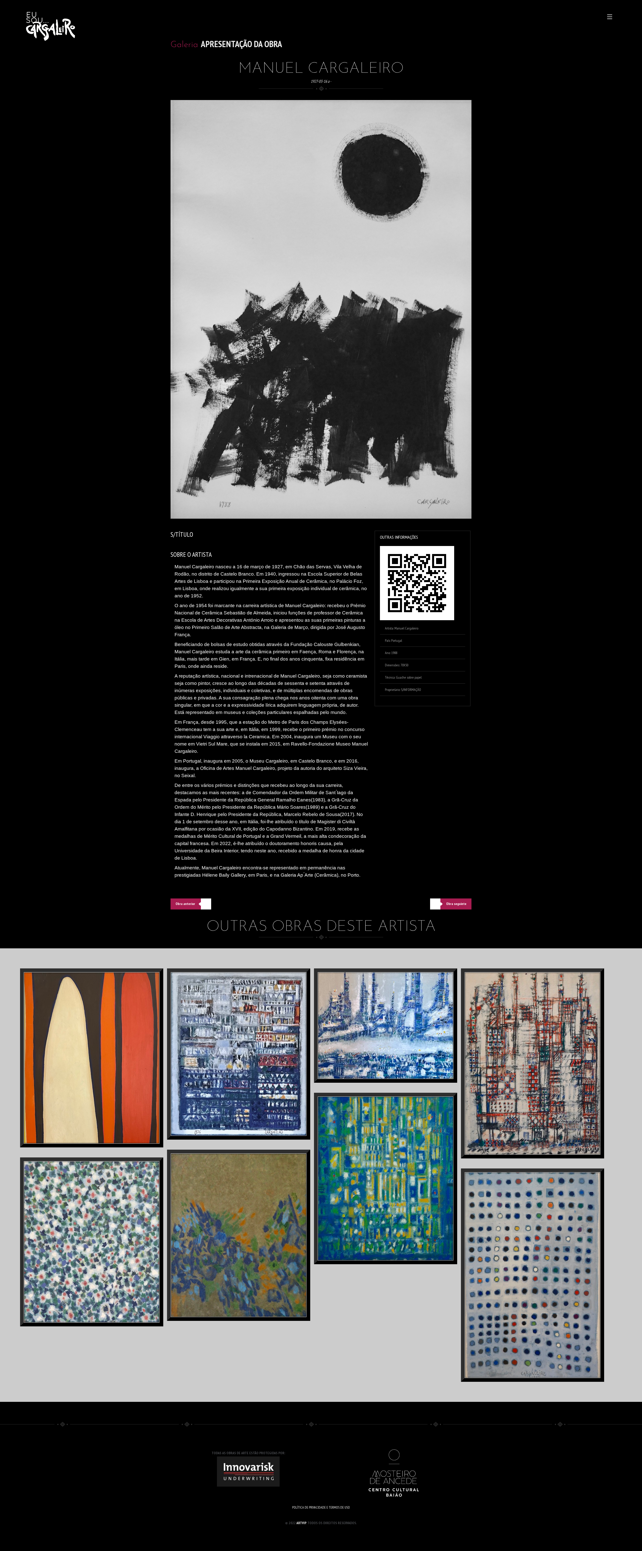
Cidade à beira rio (394, 1043)
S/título (541, 1081)
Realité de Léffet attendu (100, 1076)
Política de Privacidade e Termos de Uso (321, 1507)
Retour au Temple (394, 1196)
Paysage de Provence (247, 1072)
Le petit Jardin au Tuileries (100, 1260)
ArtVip (301, 1523)
